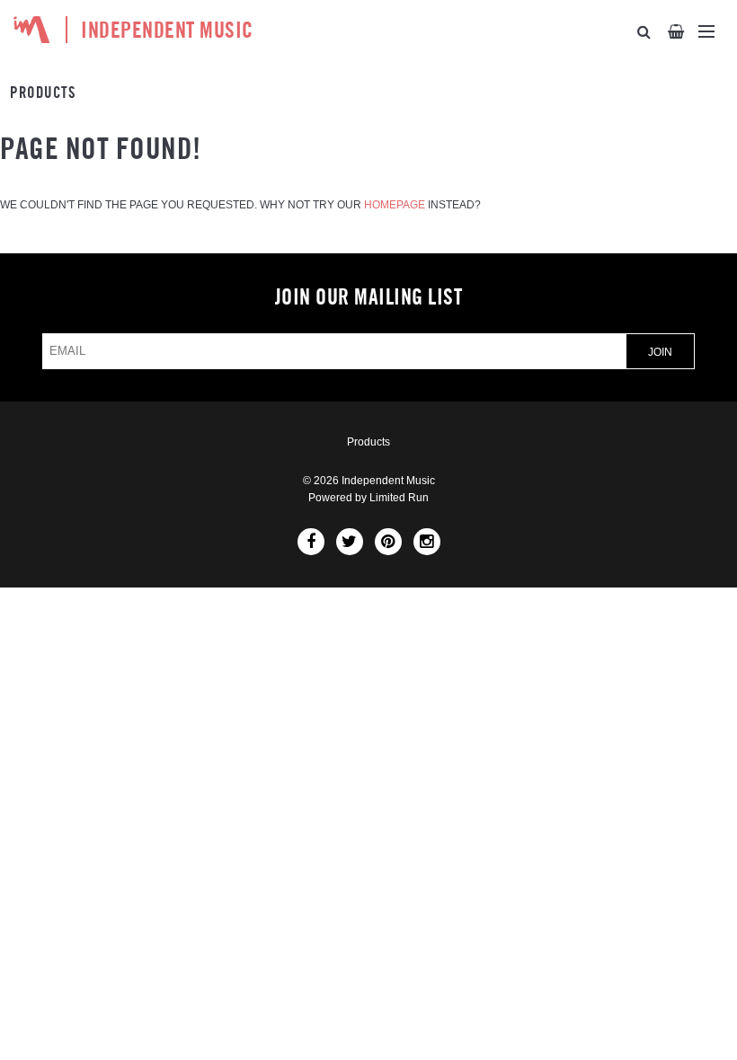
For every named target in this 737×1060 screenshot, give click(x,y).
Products (42, 93)
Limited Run (399, 497)
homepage (394, 205)
